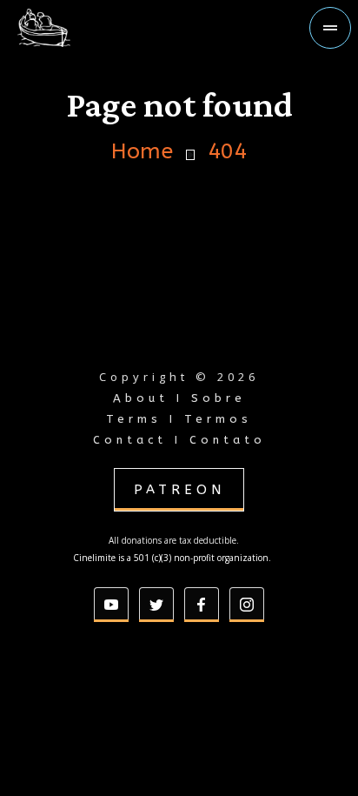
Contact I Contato (179, 439)
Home (142, 152)
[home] (73, 28)
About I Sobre (179, 398)
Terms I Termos (179, 418)
